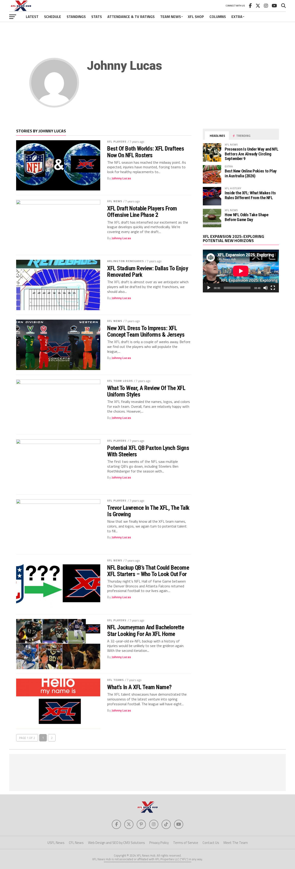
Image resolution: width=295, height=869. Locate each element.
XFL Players (116, 141)
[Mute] (265, 288)
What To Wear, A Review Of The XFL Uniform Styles (146, 391)
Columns (217, 16)
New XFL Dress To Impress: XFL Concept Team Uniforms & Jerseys (145, 331)
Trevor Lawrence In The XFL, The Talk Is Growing (148, 510)
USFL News (56, 842)
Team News (170, 16)
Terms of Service (185, 842)
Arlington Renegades (125, 261)
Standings (76, 16)
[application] (241, 271)
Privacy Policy (159, 842)
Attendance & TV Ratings (131, 16)
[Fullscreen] (273, 288)
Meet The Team (236, 842)
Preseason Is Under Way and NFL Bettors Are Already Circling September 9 (251, 154)
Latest (32, 16)
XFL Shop (196, 16)
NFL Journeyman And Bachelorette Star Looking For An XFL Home (145, 630)
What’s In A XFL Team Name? (139, 687)
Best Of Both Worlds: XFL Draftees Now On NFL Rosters (145, 151)
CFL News (76, 842)
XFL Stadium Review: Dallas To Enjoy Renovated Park (147, 271)
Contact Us (211, 842)
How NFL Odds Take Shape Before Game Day (246, 217)
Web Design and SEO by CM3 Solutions (116, 842)
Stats (96, 16)
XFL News (114, 201)
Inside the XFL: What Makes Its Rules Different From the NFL (250, 195)
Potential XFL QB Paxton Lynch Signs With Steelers (148, 451)
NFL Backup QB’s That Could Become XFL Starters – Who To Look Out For (148, 570)
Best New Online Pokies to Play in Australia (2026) (251, 173)
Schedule (52, 16)
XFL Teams (115, 680)
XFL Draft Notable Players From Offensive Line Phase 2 (142, 211)
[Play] (208, 288)
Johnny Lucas (121, 178)
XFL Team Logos (120, 381)
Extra (236, 16)
